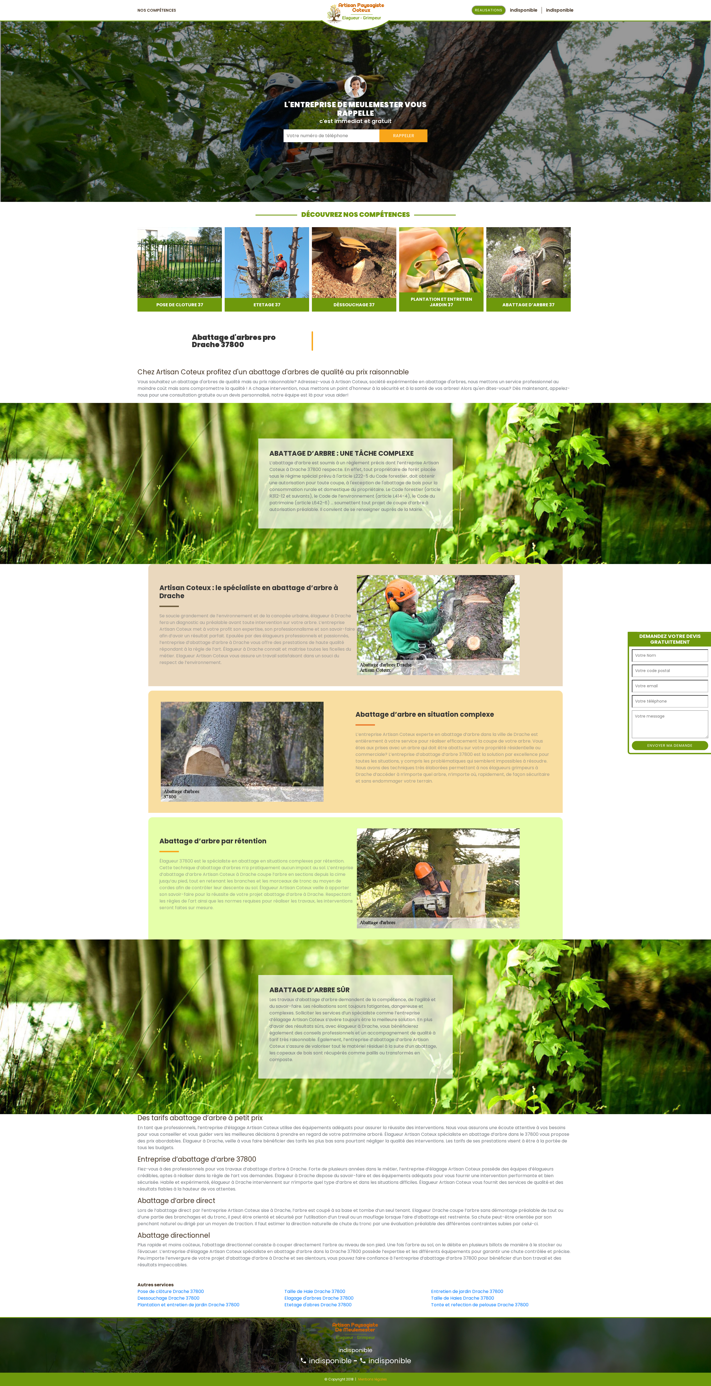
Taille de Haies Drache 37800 (462, 1298)
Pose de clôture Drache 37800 (170, 1291)
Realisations (488, 10)
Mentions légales (372, 1379)
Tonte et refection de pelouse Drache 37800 (480, 1305)
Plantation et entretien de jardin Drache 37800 (188, 1305)
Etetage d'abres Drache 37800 (318, 1305)
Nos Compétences (156, 10)
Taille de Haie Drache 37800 (314, 1291)
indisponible (329, 1361)
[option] (179, 269)
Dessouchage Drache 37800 (168, 1298)
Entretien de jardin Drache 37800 (467, 1291)
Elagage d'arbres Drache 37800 (319, 1298)
